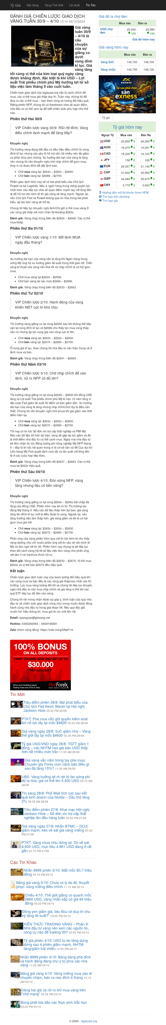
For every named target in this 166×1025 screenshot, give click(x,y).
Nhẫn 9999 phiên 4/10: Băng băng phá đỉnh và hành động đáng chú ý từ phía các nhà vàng (55, 961)
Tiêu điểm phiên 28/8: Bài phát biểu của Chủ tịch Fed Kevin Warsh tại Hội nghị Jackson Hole (55, 706)
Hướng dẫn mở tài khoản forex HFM (125, 192)
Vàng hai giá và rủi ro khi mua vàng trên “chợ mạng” (54, 991)
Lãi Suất (74, 5)
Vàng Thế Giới (54, 5)
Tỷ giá (106, 118)
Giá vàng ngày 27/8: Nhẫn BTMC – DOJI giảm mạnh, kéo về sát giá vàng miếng (55, 828)
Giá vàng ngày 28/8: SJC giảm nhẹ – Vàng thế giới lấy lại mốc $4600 (56, 733)
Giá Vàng (33, 5)
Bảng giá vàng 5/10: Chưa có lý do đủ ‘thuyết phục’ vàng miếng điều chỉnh (52, 884)
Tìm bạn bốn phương (116, 196)
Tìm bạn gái (110, 200)
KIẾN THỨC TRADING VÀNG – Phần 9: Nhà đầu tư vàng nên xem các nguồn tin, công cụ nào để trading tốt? (56, 928)
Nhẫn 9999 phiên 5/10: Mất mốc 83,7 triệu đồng (58, 872)
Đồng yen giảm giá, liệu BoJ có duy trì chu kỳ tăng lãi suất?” (56, 913)
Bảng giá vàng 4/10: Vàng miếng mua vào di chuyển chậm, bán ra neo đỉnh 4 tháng (56, 975)
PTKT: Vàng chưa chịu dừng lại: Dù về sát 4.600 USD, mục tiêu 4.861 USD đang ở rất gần (57, 846)
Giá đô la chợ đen (113, 16)
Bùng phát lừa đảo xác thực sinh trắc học (54, 1002)
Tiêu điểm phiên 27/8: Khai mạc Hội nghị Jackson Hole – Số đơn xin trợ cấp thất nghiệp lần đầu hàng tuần (56, 813)
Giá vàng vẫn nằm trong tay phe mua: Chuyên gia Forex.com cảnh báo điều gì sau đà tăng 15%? (57, 764)
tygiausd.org (89, 1021)
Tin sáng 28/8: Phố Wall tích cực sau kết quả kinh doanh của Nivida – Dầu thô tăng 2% (55, 797)
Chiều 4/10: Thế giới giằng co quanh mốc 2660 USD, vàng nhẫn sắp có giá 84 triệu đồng (58, 899)
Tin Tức (91, 5)
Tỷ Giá (15, 5)
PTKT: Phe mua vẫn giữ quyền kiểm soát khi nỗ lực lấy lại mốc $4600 (55, 720)
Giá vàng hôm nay (113, 47)
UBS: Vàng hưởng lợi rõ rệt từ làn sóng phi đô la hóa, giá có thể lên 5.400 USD (56, 778)
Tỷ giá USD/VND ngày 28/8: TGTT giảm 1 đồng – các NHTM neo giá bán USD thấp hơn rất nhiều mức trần (55, 747)
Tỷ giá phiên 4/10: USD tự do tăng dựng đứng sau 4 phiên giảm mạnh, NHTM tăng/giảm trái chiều (56, 944)
